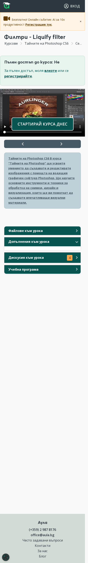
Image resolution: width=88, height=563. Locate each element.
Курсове (11, 43)
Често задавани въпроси (42, 540)
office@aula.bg (42, 535)
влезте (50, 70)
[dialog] (5, 557)
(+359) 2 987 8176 (42, 529)
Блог (42, 556)
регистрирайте (18, 76)
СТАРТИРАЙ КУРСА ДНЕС (42, 124)
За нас (42, 551)
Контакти (42, 545)
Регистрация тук (38, 24)
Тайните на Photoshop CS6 (47, 43)
